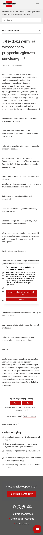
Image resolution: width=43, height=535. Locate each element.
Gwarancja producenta (22, 518)
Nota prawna (22, 523)
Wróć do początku (9, 424)
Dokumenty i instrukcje (22, 14)
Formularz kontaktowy (21, 493)
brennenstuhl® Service (10, 12)
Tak (15, 403)
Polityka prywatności (22, 513)
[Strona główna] (9, 6)
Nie (28, 403)
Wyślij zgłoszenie (29, 416)
